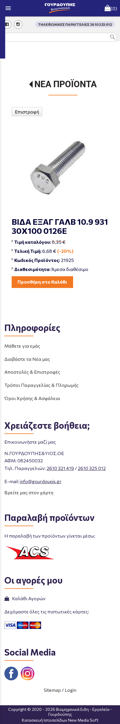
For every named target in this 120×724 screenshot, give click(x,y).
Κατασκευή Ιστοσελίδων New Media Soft (60, 720)
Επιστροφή (27, 111)
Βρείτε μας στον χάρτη (28, 492)
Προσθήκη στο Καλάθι (42, 281)
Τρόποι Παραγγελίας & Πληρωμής (41, 385)
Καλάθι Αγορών (27, 598)
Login (70, 690)
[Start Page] (60, 8)
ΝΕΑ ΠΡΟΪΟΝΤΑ (65, 84)
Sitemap (52, 690)
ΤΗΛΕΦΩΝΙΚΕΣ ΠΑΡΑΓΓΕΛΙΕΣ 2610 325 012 (75, 24)
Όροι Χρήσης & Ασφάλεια (32, 398)
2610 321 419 (60, 468)
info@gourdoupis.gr (40, 481)
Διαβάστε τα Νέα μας (27, 359)
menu (8, 8)
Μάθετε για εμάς (22, 346)
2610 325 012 (92, 468)
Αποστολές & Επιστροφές (32, 372)
